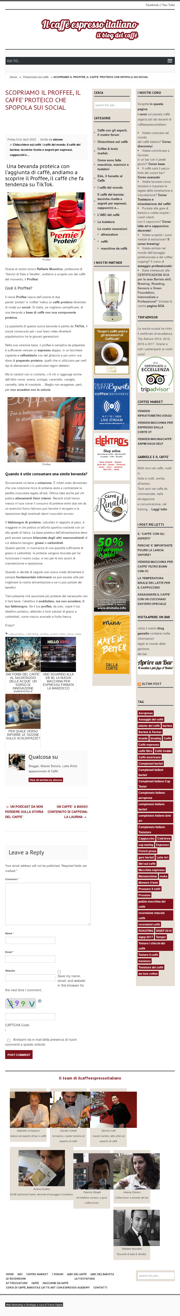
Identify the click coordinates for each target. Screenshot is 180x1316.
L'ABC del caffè (109, 214)
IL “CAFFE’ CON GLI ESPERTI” (151, 536)
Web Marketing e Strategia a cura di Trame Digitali (34, 1304)
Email (9, 952)
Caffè (167, 738)
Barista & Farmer (150, 732)
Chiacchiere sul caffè (36, 77)
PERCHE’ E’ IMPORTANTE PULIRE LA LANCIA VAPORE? (155, 550)
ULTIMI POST (152, 684)
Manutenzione (148, 876)
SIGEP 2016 (164, 930)
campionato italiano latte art (155, 818)
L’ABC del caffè (77, 1274)
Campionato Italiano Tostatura (152, 829)
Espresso (162, 845)
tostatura (145, 961)
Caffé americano (150, 757)
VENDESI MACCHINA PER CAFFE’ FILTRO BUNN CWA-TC (155, 566)
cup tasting (146, 845)
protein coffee (58, 634)
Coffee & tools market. (108, 150)
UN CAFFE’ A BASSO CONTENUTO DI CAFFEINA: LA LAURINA (68, 811)
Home (13, 77)
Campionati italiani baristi (151, 772)
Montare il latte (148, 882)
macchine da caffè (114, 248)
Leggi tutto (159, 509)
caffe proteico (16, 634)
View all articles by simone (46, 780)
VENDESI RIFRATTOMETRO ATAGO (155, 413)
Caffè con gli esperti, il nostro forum (113, 132)
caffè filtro (145, 751)
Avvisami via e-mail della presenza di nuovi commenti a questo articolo (41, 1042)
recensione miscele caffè (152, 915)
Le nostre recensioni (112, 228)
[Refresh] (39, 1000)
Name (9, 933)
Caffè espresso (149, 744)
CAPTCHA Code (17, 1025)
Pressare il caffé (150, 889)
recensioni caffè (149, 924)
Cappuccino (146, 838)
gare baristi (146, 857)
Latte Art (162, 857)
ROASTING (146, 930)
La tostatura (106, 221)
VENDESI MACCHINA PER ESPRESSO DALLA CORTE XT (155, 427)
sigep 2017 (146, 937)
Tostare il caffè (148, 955)
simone (58, 139)
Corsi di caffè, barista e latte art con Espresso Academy (48, 1287)
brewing (155, 738)
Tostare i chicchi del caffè (152, 945)
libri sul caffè (147, 863)
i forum (57, 1274)
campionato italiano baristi (152, 806)
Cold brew (164, 838)
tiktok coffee (74, 634)
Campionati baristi (151, 763)
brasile (143, 738)
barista (167, 725)
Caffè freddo (163, 751)
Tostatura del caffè (151, 967)
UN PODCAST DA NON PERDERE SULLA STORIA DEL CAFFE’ (24, 811)
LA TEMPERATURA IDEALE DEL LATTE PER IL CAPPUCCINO (154, 582)
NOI (20, 1274)
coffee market (37, 1274)
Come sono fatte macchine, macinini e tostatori (113, 164)
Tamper (161, 937)
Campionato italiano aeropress (152, 795)
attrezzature (109, 234)
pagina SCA (155, 305)
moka (163, 876)
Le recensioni (16, 1278)
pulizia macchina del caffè (152, 904)
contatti (100, 1287)
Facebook (152, 5)
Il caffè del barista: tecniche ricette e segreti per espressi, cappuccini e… (45, 149)
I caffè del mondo (54, 144)
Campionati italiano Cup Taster (154, 783)
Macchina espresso (152, 870)
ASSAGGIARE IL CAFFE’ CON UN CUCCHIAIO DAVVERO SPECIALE (154, 599)
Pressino (144, 895)
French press (147, 851)
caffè (104, 241)
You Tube (168, 5)
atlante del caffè (149, 725)
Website (10, 970)
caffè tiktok (32, 634)
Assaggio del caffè (151, 719)
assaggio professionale (154, 266)
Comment (12, 879)
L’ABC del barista (102, 1274)
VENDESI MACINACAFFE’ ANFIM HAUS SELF (155, 441)
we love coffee (148, 973)
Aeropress (146, 713)
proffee (44, 634)
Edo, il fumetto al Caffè (110, 178)
